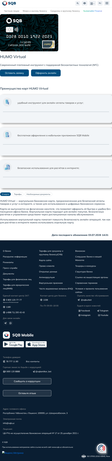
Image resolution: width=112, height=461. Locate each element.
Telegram (104, 310)
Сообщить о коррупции (27, 381)
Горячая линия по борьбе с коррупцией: (22, 367)
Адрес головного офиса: (14, 409)
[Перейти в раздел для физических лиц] (9, 3)
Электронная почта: (12, 419)
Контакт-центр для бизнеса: (53, 295)
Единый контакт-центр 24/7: (16, 295)
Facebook (85, 310)
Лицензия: (8, 429)
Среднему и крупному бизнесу (65, 11)
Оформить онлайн (45, 72)
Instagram (85, 315)
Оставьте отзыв (27, 393)
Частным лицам (11, 11)
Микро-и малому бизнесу (35, 11)
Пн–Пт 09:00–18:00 (49, 306)
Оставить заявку (14, 72)
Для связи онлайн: (12, 318)
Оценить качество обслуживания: (93, 295)
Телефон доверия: (12, 357)
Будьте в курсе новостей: (89, 306)
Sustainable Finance (92, 11)
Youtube (104, 315)
